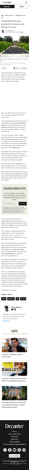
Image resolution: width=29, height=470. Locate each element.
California (23, 299)
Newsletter (25, 68)
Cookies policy (14, 436)
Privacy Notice (20, 208)
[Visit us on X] (5, 450)
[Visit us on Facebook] (10, 450)
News (21, 32)
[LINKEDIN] (15, 309)
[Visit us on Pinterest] (19, 450)
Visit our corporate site (18, 462)
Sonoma (4, 299)
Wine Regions (11, 299)
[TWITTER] (12, 309)
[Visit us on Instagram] (24, 450)
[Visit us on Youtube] (14, 450)
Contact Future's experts (14, 434)
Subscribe (7, 6)
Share (5, 68)
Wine (2, 15)
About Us (14, 431)
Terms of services (19, 207)
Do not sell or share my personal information (14, 444)
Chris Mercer (10, 30)
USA (17, 299)
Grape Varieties (9, 15)
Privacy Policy (14, 439)
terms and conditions (14, 442)
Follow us (17, 68)
